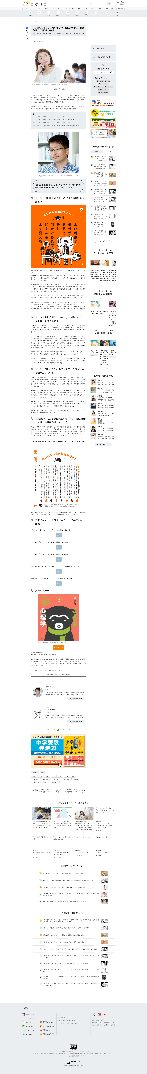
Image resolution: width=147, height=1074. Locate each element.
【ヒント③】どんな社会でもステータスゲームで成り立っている (53, 122)
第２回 (58, 547)
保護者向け (120, 9)
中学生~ (113, 9)
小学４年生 (66, 779)
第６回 (58, 583)
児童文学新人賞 (104, 92)
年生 (73, 9)
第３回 (58, 559)
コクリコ (103, 368)
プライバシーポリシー (108, 1022)
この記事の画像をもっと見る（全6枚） (58, 675)
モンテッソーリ (104, 89)
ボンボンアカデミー (63, 1014)
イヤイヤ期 (110, 87)
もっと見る (103, 241)
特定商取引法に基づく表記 (99, 1025)
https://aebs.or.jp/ (73, 1056)
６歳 (73, 776)
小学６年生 (36, 782)
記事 (36, 21)
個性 (42, 772)
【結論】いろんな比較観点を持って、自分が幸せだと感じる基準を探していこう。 (58, 126)
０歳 (34, 776)
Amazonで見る (58, 647)
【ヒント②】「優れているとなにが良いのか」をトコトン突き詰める (54, 119)
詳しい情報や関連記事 (76, 699)
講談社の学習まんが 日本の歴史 (66, 1020)
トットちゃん (104, 84)
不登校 (108, 81)
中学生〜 (45, 782)
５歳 (67, 776)
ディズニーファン (63, 1017)
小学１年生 (36, 779)
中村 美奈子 (41, 42)
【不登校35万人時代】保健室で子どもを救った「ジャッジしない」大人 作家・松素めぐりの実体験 (71, 791)
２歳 (47, 776)
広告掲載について (96, 1022)
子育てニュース (99, 87)
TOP (32, 21)
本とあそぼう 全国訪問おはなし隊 (67, 1023)
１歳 (40, 776)
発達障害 (100, 81)
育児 (41, 21)
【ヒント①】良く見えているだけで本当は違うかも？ (50, 116)
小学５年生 (76, 779)
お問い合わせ (95, 1020)
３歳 (53, 776)
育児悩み (35, 772)
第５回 (58, 571)
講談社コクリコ (94, 355)
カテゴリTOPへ (58, 791)
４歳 (60, 776)
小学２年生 (46, 779)
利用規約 (103, 1020)
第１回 (58, 535)
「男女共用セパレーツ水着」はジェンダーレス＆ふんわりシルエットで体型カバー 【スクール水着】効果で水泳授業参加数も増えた (45, 791)
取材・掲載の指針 (111, 1025)
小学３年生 (56, 779)
